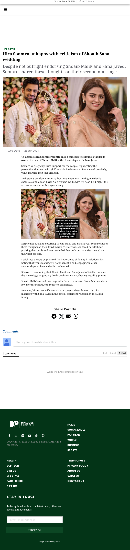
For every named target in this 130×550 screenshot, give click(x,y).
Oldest (113, 352)
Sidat (58, 541)
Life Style (9, 49)
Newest (122, 352)
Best (105, 352)
